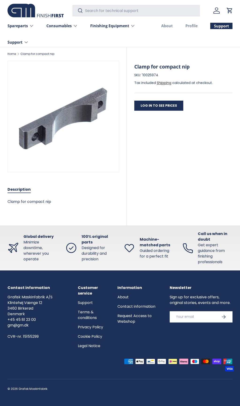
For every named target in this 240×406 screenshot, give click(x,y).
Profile (191, 25)
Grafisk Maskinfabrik (33, 389)
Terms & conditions (87, 314)
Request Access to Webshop (134, 318)
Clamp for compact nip (37, 54)
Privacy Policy (90, 327)
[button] (230, 10)
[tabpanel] (63, 202)
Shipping (164, 82)
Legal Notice (89, 346)
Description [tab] (19, 189)
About (167, 25)
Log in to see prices (159, 105)
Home (12, 54)
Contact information (136, 306)
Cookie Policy (90, 336)
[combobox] (136, 10)
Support (85, 302)
